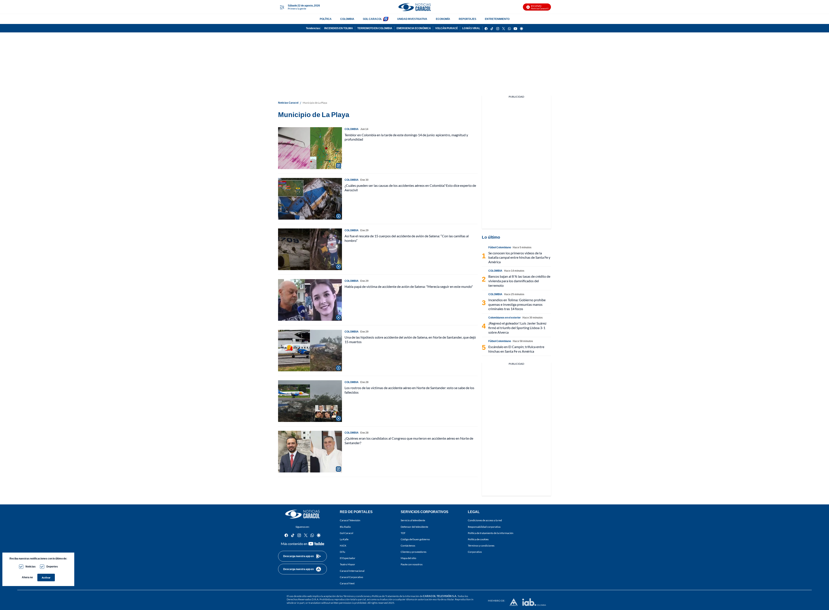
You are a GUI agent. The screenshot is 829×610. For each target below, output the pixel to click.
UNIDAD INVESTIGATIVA (412, 19)
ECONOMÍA (443, 19)
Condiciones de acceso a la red (485, 520)
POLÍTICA (326, 19)
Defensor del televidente (414, 526)
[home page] (414, 7)
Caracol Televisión (350, 520)
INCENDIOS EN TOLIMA (338, 28)
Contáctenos (408, 545)
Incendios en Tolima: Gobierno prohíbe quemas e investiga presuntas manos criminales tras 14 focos (517, 304)
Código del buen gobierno (415, 539)
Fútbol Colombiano (499, 247)
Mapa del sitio (408, 558)
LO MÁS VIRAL (471, 28)
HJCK (343, 545)
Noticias (30, 566)
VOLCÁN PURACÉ (446, 28)
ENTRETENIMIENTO (497, 19)
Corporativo (475, 551)
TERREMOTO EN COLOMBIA (374, 28)
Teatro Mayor (347, 564)
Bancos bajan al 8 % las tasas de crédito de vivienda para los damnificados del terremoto (519, 280)
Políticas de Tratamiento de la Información (395, 596)
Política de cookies (478, 539)
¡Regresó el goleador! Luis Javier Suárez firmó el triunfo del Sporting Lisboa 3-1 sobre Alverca (517, 327)
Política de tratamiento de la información (490, 533)
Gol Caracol (346, 533)
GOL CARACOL (372, 19)
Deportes (52, 566)
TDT (403, 533)
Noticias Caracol (288, 102)
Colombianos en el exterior (504, 317)
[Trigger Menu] (282, 7)
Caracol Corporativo (351, 577)
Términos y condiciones (481, 545)
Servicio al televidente (413, 520)
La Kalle (344, 539)
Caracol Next (347, 583)
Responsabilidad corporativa (484, 526)
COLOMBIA (347, 19)
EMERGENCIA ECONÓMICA (414, 28)
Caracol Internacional (352, 570)
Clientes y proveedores (413, 551)
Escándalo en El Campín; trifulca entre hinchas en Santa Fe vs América (516, 349)
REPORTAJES (467, 19)
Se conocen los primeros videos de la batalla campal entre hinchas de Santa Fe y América (519, 257)
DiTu (342, 551)
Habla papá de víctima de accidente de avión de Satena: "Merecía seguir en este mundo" (409, 286)
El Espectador (347, 558)
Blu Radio (345, 526)
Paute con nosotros (411, 564)
